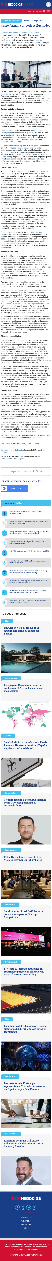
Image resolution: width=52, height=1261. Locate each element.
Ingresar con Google (17, 488)
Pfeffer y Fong (6, 157)
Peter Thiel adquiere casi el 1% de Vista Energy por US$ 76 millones (29, 552)
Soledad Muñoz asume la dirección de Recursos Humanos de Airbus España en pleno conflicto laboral (29, 532)
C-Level (8, 735)
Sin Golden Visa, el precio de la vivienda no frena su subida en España (26, 512)
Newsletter (26, 1225)
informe (35, 118)
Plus (7, 621)
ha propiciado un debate (19, 148)
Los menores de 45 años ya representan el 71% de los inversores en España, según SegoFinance (27, 591)
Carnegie (34, 120)
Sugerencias (26, 1217)
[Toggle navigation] (48, 11)
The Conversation (11, 20)
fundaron (4, 94)
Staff (26, 1228)
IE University (34, 232)
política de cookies (29, 1249)
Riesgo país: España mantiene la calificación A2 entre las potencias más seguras (28, 522)
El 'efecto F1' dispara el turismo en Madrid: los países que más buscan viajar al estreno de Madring (28, 572)
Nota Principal (11, 678)
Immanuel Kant (7, 174)
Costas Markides (43, 195)
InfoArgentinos (11, 793)
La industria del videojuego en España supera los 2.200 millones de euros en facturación (28, 581)
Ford (27, 120)
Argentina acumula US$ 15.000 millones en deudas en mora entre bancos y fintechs (27, 601)
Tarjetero (26, 1221)
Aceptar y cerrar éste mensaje (26, 1255)
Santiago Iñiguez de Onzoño (14, 32)
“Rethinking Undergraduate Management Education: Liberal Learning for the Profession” (25, 302)
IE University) (34, 32)
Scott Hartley (26, 351)
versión (7, 444)
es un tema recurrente (28, 154)
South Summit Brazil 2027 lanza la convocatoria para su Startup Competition (28, 562)
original (21, 458)
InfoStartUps (10, 904)
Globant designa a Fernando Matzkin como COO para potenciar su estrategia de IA (27, 542)
